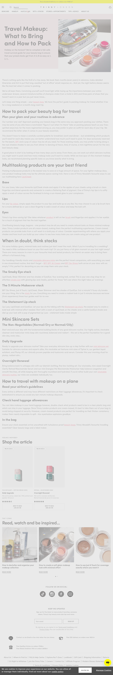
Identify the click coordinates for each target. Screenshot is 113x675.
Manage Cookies (103, 670)
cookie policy (57, 671)
